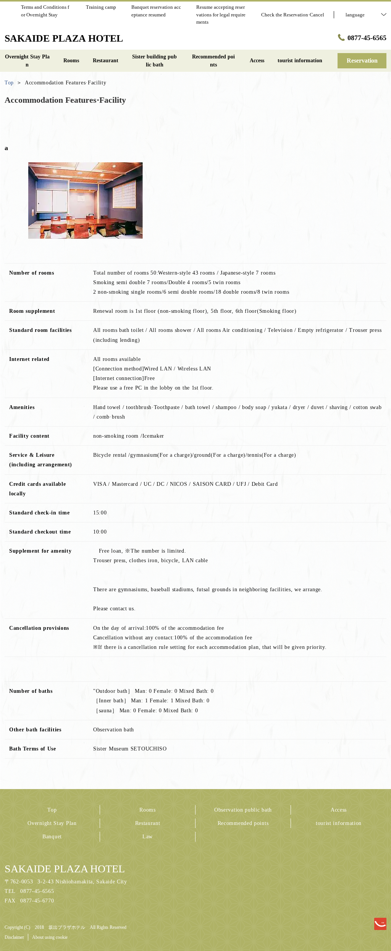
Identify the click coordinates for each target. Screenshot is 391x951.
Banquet (52, 836)
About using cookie (50, 937)
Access (339, 810)
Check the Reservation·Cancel (292, 15)
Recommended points (243, 823)
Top (52, 810)
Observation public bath (243, 810)
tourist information (339, 823)
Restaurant (147, 823)
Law (147, 836)
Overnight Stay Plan (51, 823)
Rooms (147, 810)
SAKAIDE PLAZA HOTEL (65, 869)
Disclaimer (14, 937)
